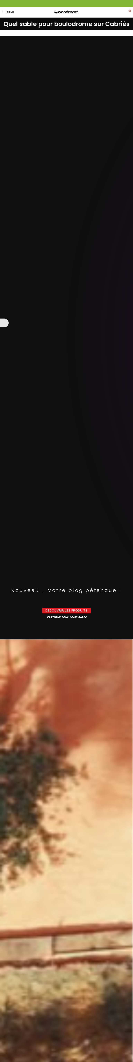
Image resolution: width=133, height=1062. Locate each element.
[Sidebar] (4, 323)
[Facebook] (67, 3)
